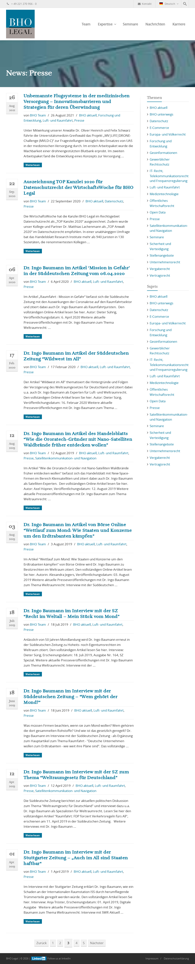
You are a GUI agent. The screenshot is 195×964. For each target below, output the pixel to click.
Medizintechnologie (164, 194)
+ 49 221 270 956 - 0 (23, 4)
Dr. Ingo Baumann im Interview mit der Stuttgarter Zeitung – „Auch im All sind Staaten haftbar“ (76, 857)
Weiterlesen (33, 165)
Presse (79, 120)
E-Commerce (159, 127)
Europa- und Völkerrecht (168, 134)
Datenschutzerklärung (176, 958)
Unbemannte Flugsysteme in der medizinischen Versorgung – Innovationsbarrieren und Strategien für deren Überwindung (77, 101)
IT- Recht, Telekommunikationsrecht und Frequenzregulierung (169, 176)
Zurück (41, 943)
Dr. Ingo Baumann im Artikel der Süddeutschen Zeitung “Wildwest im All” (76, 356)
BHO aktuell (88, 115)
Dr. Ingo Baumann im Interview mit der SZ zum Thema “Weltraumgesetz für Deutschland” (76, 775)
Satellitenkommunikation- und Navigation (65, 458)
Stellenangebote (162, 255)
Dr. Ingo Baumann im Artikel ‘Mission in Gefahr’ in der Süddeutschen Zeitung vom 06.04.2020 (77, 270)
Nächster (97, 943)
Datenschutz (114, 201)
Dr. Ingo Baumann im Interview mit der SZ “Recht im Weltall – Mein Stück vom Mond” (71, 613)
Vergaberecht (160, 269)
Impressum (151, 958)
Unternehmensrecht (165, 262)
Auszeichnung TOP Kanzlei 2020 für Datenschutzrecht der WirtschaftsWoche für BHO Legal (79, 187)
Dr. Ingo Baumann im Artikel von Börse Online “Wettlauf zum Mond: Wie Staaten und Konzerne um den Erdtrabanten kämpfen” (78, 530)
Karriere (179, 24)
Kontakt (147, 4)
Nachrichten (155, 24)
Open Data (157, 212)
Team (86, 24)
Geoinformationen (163, 152)
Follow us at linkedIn (59, 958)
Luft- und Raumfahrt (58, 120)
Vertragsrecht (160, 275)
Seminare (130, 24)
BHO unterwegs (161, 114)
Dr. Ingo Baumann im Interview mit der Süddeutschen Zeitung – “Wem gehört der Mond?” (70, 696)
